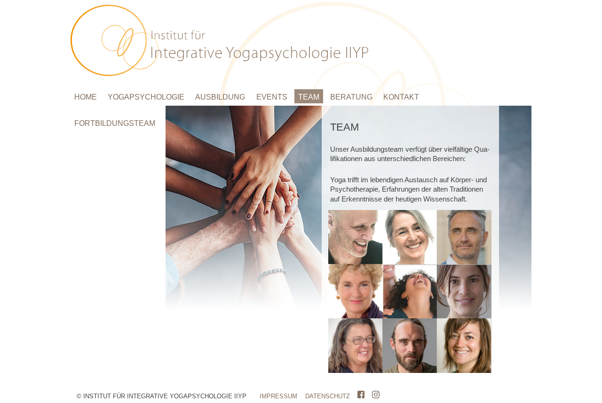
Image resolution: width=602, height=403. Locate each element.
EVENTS (271, 97)
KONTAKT (401, 97)
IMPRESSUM (278, 396)
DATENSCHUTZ (327, 396)
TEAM (308, 97)
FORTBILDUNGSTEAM (114, 123)
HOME (85, 97)
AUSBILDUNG (220, 97)
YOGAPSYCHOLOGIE (146, 97)
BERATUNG (351, 97)
